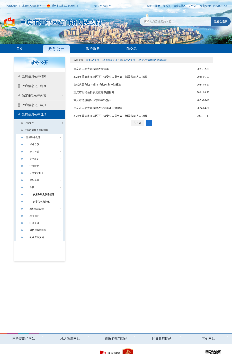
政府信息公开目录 (34, 114)
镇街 (105, 5)
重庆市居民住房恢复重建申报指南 (141, 92)
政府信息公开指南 (34, 76)
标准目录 (34, 144)
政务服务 (93, 48)
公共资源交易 (37, 237)
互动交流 (130, 48)
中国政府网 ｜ (13, 5)
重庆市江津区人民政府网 (64, 5)
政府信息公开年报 (34, 105)
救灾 (32, 187)
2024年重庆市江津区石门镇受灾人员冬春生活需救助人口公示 (141, 76)
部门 (96, 5)
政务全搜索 (221, 21)
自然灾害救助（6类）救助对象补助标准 (141, 84)
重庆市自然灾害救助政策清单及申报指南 (141, 108)
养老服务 (34, 159)
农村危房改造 (37, 209)
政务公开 (56, 49)
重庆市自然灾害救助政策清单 (141, 68)
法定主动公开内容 (34, 95)
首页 (19, 48)
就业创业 (34, 216)
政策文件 (29, 123)
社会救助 (34, 166)
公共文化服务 (37, 173)
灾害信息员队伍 (41, 201)
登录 (149, 5)
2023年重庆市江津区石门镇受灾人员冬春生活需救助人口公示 (141, 115)
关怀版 (192, 5)
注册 (157, 5)
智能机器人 (180, 5)
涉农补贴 (34, 151)
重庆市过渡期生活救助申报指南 (141, 100)
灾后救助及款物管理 (43, 194)
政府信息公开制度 (34, 86)
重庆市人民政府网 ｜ (33, 5)
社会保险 (34, 223)
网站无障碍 (205, 5)
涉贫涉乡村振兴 (38, 230)
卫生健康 (34, 180)
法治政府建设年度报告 (36, 130)
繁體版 (166, 5)
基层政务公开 (33, 137)
